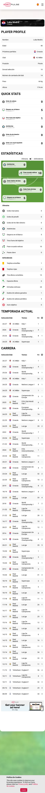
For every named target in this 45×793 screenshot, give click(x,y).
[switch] (31, 159)
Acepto (23, 790)
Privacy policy (23, 784)
